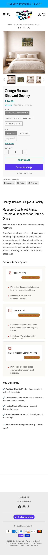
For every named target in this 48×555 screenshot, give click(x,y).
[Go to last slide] (4, 79)
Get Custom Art (18, 541)
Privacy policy (23, 543)
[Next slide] (43, 79)
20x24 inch (10, 133)
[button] (11, 79)
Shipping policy (32, 545)
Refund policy (11, 543)
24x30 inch (23, 133)
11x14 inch (10, 139)
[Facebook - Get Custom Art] (19, 28)
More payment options (24, 173)
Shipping (8, 105)
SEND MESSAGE (24, 501)
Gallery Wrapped (13, 124)
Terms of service (36, 543)
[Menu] (4, 14)
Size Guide (9, 144)
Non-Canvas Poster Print (17, 113)
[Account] (39, 14)
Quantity (8, 148)
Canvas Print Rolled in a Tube (19, 118)
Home (10, 24)
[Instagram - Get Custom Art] (24, 28)
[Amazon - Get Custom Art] (28, 28)
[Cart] (43, 14)
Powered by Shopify (33, 541)
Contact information (17, 545)
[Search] (8, 14)
